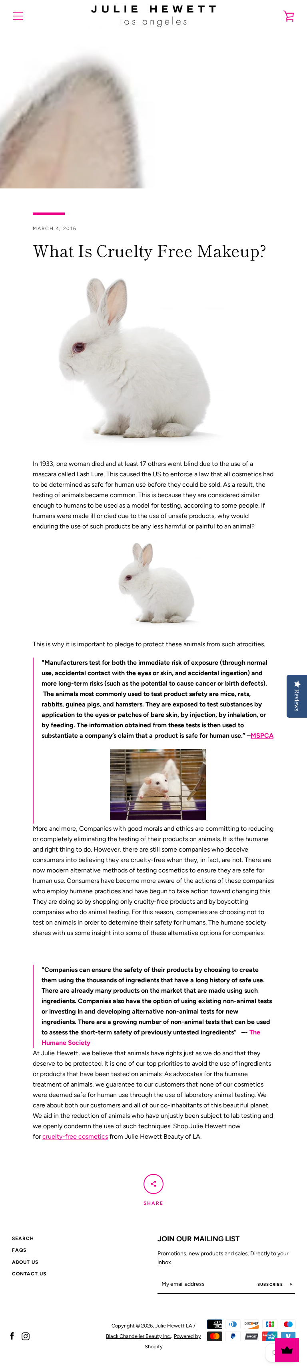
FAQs (19, 1250)
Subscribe (271, 1284)
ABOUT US (25, 1262)
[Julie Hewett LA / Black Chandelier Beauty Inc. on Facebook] (12, 1336)
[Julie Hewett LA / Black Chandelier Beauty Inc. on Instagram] (26, 1336)
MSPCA (262, 735)
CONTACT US (29, 1274)
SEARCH (23, 1238)
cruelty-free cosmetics (75, 1136)
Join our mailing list (198, 1238)
